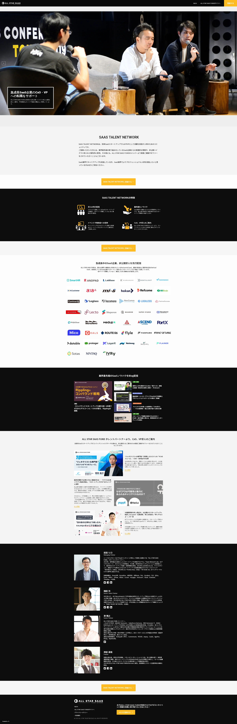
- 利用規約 (77, 715)
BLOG (195, 3)
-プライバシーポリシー (81, 712)
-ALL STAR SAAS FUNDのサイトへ (84, 709)
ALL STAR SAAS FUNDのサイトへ (210, 3)
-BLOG (76, 706)
